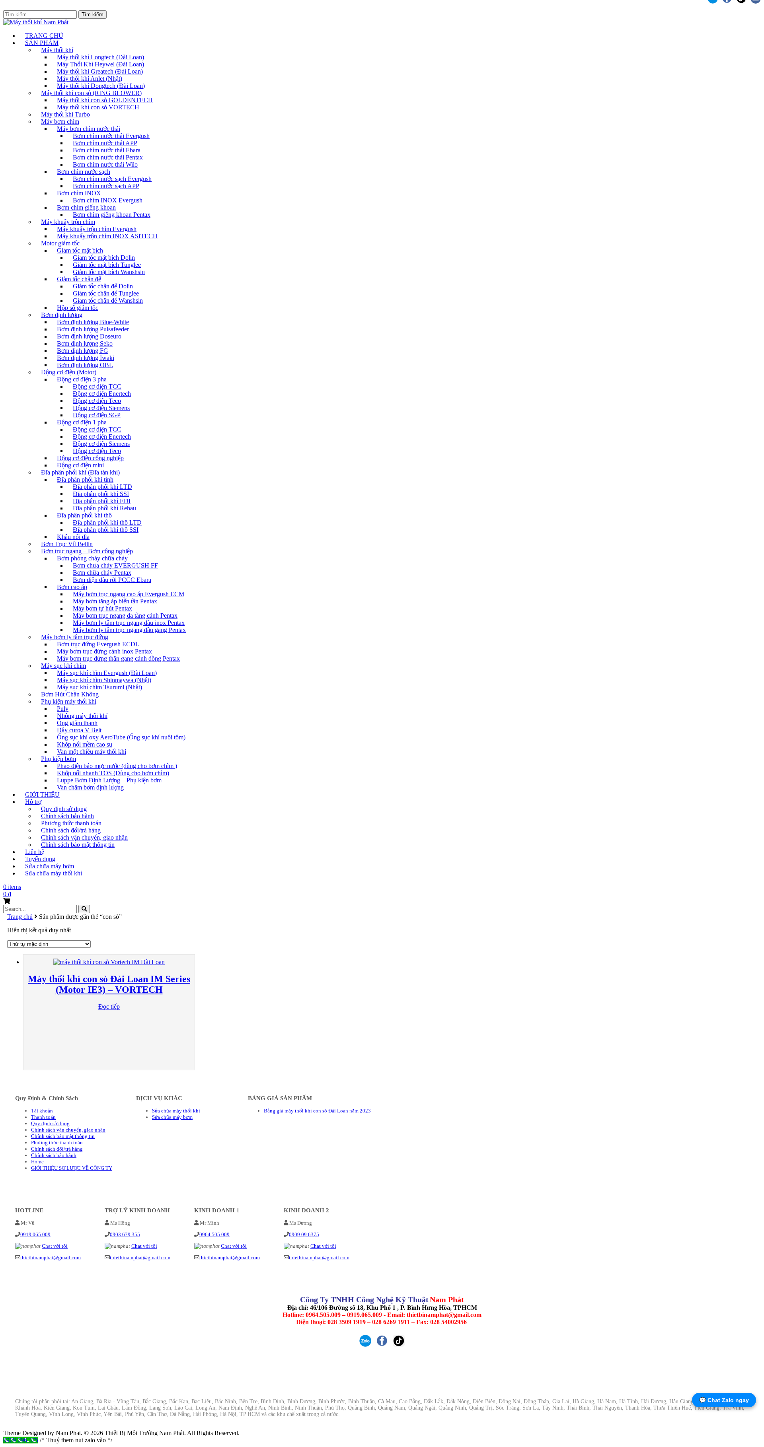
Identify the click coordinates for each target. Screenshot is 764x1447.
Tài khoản (42, 1111)
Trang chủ (20, 916)
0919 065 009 (35, 1234)
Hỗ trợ (33, 801)
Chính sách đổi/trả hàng (57, 1149)
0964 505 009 (214, 1234)
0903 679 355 (125, 1234)
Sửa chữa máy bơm (172, 1117)
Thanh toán (43, 1117)
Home (37, 1162)
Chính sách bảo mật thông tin (78, 844)
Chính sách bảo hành (53, 1155)
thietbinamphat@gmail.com (50, 1257)
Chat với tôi (55, 1246)
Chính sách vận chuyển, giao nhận (68, 1130)
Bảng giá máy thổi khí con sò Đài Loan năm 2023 (317, 1111)
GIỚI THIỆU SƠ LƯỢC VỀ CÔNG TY (71, 1168)
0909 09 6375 (304, 1234)
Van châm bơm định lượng (90, 787)
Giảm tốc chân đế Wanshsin (108, 300)
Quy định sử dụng (50, 1123)
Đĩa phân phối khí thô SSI (105, 529)
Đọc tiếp (109, 1006)
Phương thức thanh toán (57, 1143)
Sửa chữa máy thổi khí (53, 873)
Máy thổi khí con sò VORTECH (98, 107)
